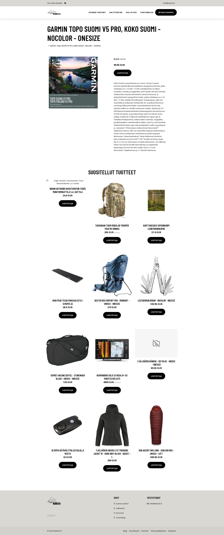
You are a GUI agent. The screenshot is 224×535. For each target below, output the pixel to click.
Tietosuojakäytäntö (158, 531)
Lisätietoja (122, 73)
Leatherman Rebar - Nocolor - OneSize (156, 300)
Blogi (125, 531)
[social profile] (65, 3)
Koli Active (131, 12)
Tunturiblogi (146, 12)
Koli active (120, 513)
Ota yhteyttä (134, 531)
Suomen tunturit (97, 12)
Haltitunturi (115, 12)
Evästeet (145, 531)
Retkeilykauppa (166, 12)
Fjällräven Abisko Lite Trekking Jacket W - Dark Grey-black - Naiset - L (112, 453)
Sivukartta (172, 531)
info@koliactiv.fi (169, 3)
